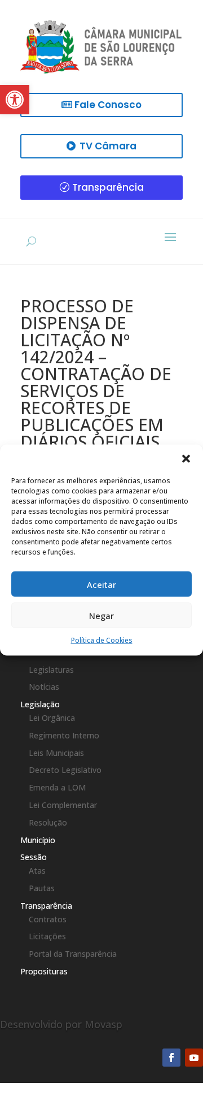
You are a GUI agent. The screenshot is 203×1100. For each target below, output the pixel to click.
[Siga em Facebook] (171, 1058)
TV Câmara (108, 146)
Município (37, 840)
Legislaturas (51, 669)
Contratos (48, 919)
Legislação (40, 704)
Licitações (47, 936)
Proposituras (44, 971)
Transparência (108, 187)
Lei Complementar (63, 805)
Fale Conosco (108, 104)
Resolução (48, 822)
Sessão (33, 857)
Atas (37, 870)
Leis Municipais (56, 752)
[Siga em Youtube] (194, 1058)
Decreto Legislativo (65, 769)
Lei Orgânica (52, 717)
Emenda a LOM (57, 787)
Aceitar (101, 584)
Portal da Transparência (73, 953)
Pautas (42, 888)
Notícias (44, 686)
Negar (101, 615)
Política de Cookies (102, 640)
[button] (186, 459)
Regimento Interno (64, 735)
